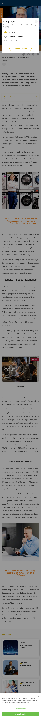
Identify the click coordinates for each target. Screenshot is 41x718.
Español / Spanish (16, 37)
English (12, 32)
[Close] (38, 697)
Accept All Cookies (20, 714)
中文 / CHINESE (15, 41)
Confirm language (20, 48)
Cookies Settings (21, 708)
